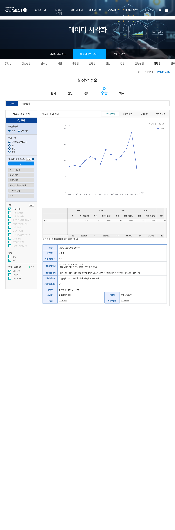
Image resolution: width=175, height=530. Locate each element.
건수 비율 (24, 130)
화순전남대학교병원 (20, 245)
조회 (23, 120)
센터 (13, 145)
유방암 (8, 63)
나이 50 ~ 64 (17, 274)
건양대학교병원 (18, 216)
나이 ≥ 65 (16, 278)
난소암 (44, 63)
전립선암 (139, 63)
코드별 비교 (160, 114)
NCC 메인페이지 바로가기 (16, 9)
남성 (14, 256)
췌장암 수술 (87, 80)
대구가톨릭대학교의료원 (21, 220)
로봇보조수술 (15, 190)
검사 (86, 93)
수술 (104, 93)
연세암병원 (16, 238)
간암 (122, 63)
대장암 (75, 63)
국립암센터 (16, 209)
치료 (121, 93)
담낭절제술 (14, 175)
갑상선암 (26, 63)
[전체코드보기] (33, 159)
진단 (70, 93)
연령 (13, 151)
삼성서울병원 (17, 231)
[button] (29, 267)
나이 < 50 (16, 271)
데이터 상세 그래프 (89, 54)
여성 (14, 260)
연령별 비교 (127, 114)
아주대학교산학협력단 (21, 234)
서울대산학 (16, 227)
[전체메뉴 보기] (167, 10)
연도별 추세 (110, 114)
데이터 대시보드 (58, 54)
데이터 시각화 (148, 71)
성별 (13, 148)
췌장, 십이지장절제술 (18, 185)
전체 (21, 163)
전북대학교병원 (18, 242)
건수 (13, 130)
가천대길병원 (17, 212)
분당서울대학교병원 (20, 223)
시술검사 (26, 103)
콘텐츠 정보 (120, 54)
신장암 (92, 63)
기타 (11, 195)
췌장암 (157, 63)
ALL (28, 159)
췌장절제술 (14, 180)
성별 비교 (144, 114)
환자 (53, 93)
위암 (108, 63)
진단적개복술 (15, 169)
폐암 (60, 63)
